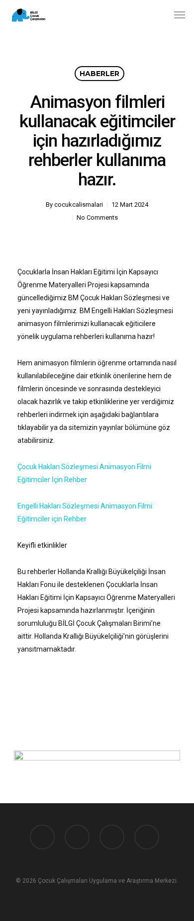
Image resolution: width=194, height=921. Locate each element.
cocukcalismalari (78, 204)
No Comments (97, 217)
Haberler (99, 73)
